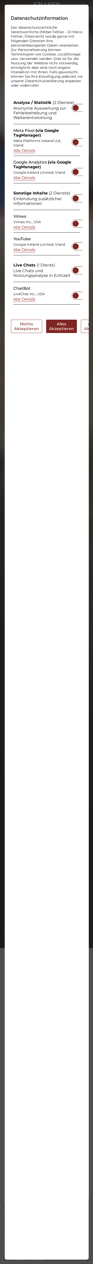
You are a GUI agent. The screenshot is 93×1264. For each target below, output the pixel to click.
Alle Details (24, 150)
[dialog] (46, 632)
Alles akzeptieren (61, 326)
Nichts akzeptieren (26, 326)
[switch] (75, 106)
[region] (46, 203)
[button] (75, 108)
